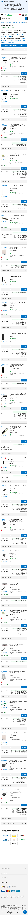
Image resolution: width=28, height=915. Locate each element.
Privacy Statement (5, 896)
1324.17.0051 (4, 247)
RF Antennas (22, 22)
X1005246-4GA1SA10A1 (4, 486)
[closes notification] (26, 1)
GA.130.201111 (4, 332)
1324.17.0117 (3, 732)
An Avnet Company (5, 905)
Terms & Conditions (5, 897)
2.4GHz (16, 34)
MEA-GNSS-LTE (4, 760)
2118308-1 (3, 701)
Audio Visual (8, 22)
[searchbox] (13, 18)
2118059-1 (3, 153)
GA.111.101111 (3, 275)
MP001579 (3, 582)
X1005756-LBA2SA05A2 (4, 520)
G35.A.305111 (4, 302)
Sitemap (23, 897)
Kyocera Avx (14, 40)
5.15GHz (21, 34)
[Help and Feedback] (25, 912)
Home (2, 22)
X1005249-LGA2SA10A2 (4, 551)
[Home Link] (11, 15)
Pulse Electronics (5, 40)
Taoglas (23, 38)
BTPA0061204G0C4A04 (4, 91)
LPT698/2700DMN (4, 365)
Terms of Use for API (15, 897)
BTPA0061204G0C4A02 (4, 58)
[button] (2, 15)
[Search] (26, 18)
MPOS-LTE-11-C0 (4, 186)
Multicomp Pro (22, 40)
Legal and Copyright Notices (16, 896)
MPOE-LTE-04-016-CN (4, 672)
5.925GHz (3, 36)
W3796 (2, 215)
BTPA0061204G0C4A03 (4, 394)
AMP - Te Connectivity (8, 42)
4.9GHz (10, 36)
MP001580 (3, 643)
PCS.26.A (3, 426)
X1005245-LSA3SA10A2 (4, 125)
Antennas (15, 22)
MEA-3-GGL (4, 789)
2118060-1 (3, 610)
